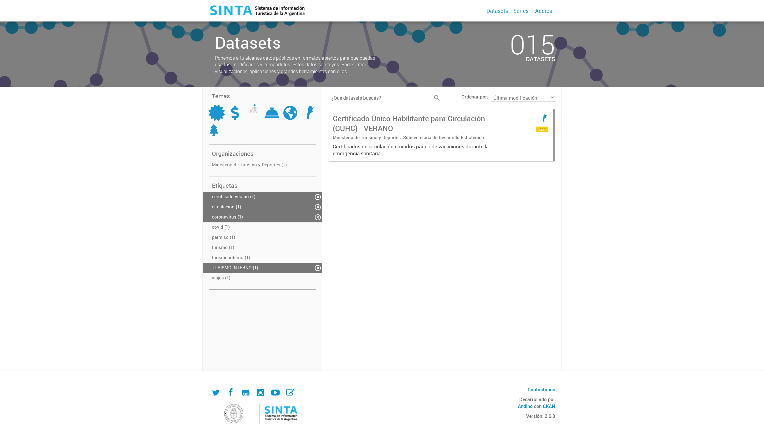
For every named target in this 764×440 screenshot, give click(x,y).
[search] (437, 98)
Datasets (497, 10)
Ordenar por (474, 97)
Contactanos (541, 389)
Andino (525, 406)
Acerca (543, 10)
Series (521, 10)
